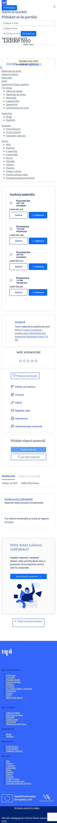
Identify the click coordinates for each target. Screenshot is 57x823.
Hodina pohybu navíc (17, 174)
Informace (10, 675)
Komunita (7, 113)
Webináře (7, 77)
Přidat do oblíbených (26, 375)
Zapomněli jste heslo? (13, 38)
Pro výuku (7, 87)
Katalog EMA (12, 101)
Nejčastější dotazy (14, 697)
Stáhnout (39, 215)
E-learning (11, 151)
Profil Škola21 (13, 129)
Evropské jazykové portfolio (20, 177)
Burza (9, 157)
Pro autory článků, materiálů (19, 688)
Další (4, 81)
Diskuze (10, 147)
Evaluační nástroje (15, 135)
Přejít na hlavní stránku (29, 621)
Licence (9, 693)
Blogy (16, 84)
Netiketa (10, 684)
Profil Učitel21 (13, 132)
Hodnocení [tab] (8, 476)
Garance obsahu (13, 682)
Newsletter (11, 691)
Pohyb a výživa (13, 171)
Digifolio (24, 84)
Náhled (18, 215)
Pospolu (10, 167)
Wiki (8, 144)
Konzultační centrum (27, 576)
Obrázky (10, 161)
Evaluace (6, 125)
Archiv (5, 141)
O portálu (10, 677)
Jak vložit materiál (30, 457)
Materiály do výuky (11, 71)
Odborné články (10, 74)
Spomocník (7, 84)
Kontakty (10, 686)
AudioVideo (12, 154)
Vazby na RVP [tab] (10, 483)
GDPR (8, 695)
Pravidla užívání (13, 679)
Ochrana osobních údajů (26, 808)
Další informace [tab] (30, 483)
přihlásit (9, 521)
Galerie (10, 164)
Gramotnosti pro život (17, 107)
